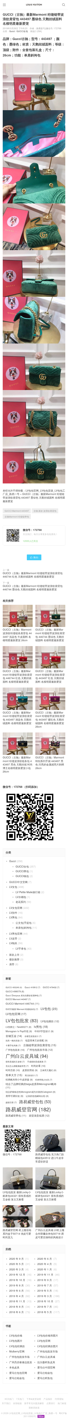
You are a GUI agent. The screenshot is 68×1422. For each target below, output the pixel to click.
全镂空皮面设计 (33, 1036)
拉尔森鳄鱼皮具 (46, 1362)
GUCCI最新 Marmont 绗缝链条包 (22, 1009)
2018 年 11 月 (17, 1301)
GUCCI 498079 (15, 991)
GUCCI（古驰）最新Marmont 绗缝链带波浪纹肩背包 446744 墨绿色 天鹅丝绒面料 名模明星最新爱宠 (33, 587)
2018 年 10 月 (45, 1301)
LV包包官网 (16, 1014)
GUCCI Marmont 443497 (17, 510)
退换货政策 (34, 1407)
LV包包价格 (15, 1335)
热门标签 (62, 1403)
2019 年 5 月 (44, 1290)
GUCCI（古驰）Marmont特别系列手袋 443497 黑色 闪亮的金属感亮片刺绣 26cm (49, 763)
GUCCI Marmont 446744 (22, 1003)
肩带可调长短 (14, 1096)
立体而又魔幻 (48, 1070)
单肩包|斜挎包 (24, 927)
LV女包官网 (15, 908)
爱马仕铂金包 (45, 1373)
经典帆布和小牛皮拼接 (19, 1079)
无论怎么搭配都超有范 (17, 1066)
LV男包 (13, 917)
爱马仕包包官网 (18, 1373)
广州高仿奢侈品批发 (20, 1362)
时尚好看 (38, 1065)
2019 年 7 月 (44, 1285)
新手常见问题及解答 (34, 1403)
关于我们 (6, 1403)
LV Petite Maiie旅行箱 (28, 892)
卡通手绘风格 (13, 1045)
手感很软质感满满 (36, 1061)
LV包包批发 (22, 1020)
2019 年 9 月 (44, 1280)
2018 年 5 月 (44, 1312)
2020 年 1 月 (44, 1269)
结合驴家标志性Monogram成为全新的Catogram (30, 1091)
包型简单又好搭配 (36, 1040)
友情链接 (17, 1403)
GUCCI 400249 (14, 987)
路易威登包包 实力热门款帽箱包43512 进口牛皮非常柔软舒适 (49, 1157)
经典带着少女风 (43, 1079)
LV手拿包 (21, 948)
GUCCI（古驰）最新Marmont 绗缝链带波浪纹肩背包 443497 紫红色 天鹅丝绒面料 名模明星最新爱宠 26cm (50, 719)
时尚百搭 (13, 1070)
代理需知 (59, 1398)
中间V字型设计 (43, 1031)
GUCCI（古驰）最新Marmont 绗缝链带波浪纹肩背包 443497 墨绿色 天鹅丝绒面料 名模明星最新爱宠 (34, 497)
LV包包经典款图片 (47, 1346)
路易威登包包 (35, 1101)
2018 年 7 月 (44, 1306)
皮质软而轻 (30, 1070)
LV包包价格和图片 (47, 1335)
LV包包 (49, 1009)
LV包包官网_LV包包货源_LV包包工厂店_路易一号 (33, 1413)
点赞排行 (50, 1403)
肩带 (11, 964)
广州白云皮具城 (27, 1056)
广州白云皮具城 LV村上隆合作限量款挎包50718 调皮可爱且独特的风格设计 (49, 1233)
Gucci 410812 (32, 987)
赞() (34, 557)
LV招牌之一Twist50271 (18, 1026)
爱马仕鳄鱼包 (45, 1378)
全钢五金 (14, 1036)
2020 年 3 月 (16, 1269)
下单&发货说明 (33, 1398)
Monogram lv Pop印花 (19, 1031)
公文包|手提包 (24, 922)
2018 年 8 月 (16, 1306)
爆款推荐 (14, 959)
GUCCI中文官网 (18, 882)
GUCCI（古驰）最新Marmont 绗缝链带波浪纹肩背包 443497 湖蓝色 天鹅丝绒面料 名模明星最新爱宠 (17, 718)
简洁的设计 (31, 1075)
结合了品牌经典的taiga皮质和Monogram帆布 (31, 1085)
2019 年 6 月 (16, 1290)
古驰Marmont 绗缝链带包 (17, 516)
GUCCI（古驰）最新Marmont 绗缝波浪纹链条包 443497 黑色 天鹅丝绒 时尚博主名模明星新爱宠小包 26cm (17, 764)
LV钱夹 (13, 943)
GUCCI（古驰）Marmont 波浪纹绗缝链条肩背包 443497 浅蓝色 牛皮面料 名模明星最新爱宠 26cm (17, 635)
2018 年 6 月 (16, 1312)
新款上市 (14, 954)
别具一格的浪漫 (14, 1040)
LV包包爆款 (50, 1021)
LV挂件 (13, 912)
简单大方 (14, 1075)
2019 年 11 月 (45, 1274)
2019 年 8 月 (16, 1285)
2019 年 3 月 (44, 1296)
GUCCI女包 (22, 31)
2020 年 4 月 (44, 1264)
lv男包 (41, 1027)
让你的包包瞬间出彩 (37, 1096)
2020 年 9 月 (16, 1258)
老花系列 (21, 902)
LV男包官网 (15, 933)
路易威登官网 (28, 1109)
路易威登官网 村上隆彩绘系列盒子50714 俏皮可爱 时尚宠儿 (17, 1233)
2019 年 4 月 (16, 1296)
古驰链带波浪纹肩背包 (39, 1045)
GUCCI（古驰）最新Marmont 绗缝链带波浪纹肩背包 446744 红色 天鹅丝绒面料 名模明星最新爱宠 (33, 574)
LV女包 (13, 887)
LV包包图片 (15, 1340)
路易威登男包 (16, 1115)
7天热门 (20, 1398)
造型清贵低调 (39, 1115)
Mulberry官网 (16, 1351)
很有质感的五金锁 (15, 1061)
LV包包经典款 (17, 1346)
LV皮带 (13, 938)
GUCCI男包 (22, 871)
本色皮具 (14, 1367)
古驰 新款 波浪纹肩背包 (45, 510)
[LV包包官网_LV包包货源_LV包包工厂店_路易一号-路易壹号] (34, 4)
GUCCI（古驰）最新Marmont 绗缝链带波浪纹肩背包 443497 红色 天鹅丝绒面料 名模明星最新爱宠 (50, 676)
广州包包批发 (15, 1049)
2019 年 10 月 (17, 1280)
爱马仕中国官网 (46, 1367)
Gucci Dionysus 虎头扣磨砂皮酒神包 (24, 995)
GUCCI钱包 (22, 876)
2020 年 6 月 (44, 1258)
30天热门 (9, 1398)
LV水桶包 (21, 897)
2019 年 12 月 (17, 1274)
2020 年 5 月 (16, 1264)
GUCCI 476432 (51, 987)
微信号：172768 (12, 1154)
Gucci (12, 31)
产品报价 (48, 1398)
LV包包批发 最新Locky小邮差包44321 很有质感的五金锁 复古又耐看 (17, 1195)
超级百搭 (11, 1102)
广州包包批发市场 (40, 1049)
